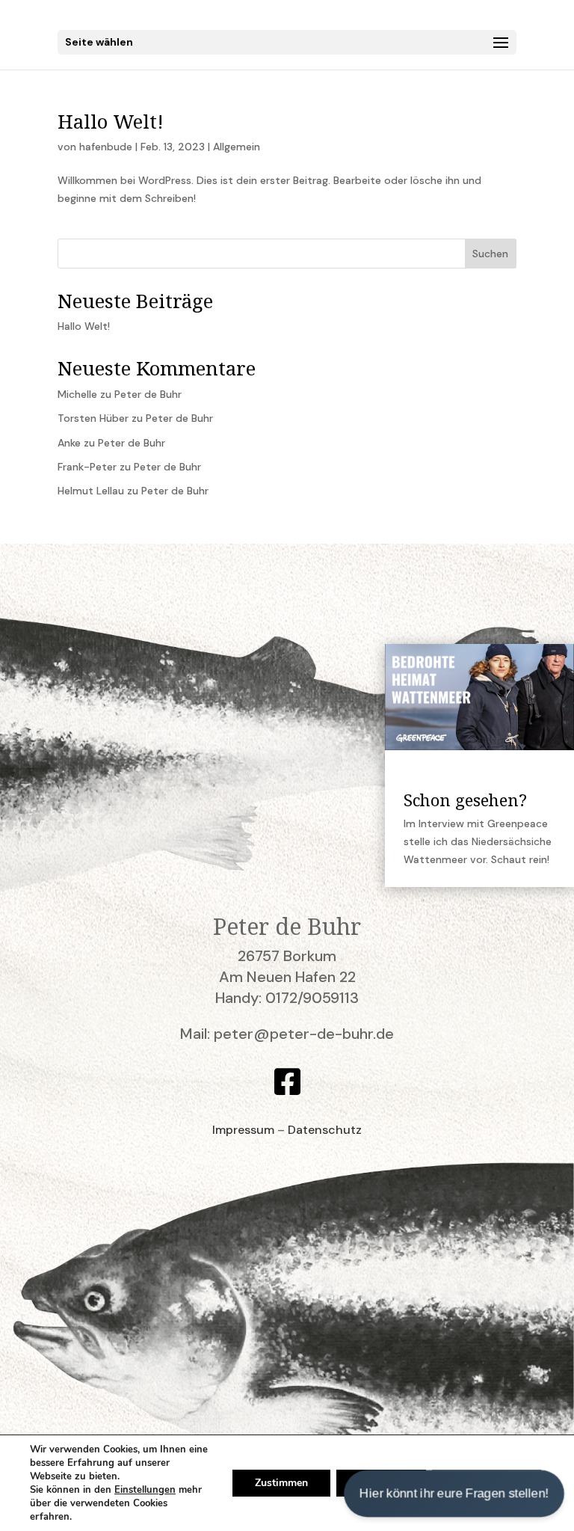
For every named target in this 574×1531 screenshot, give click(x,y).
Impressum (243, 1130)
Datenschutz (325, 1130)
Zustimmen (281, 1483)
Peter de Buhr (148, 394)
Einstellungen (145, 1490)
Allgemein (236, 146)
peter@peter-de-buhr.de (304, 1033)
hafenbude (105, 146)
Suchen (490, 253)
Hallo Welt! (111, 121)
